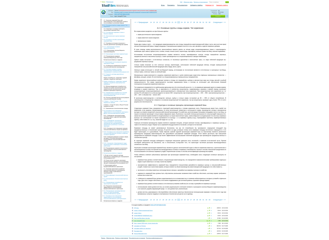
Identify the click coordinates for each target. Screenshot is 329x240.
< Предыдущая (142, 22)
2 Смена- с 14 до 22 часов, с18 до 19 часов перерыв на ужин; (116, 105)
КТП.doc (136, 208)
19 (166, 22)
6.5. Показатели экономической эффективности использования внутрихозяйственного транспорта (113, 187)
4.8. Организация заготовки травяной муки (116, 54)
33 (209, 22)
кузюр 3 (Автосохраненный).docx (143, 210)
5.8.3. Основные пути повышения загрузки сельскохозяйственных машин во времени (115, 129)
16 (157, 22)
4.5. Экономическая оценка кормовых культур (114, 36)
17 (160, 22)
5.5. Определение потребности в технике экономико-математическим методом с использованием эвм (115, 94)
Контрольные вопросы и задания (113, 59)
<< (135, 22)
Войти (103, 1)
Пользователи (182, 5)
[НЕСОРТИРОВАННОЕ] (122, 14)
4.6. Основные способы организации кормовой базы (114, 40)
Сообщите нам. (153, 10)
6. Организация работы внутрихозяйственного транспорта (113, 166)
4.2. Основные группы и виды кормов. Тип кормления (115, 25)
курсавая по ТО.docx (140, 226)
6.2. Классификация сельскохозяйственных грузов (116, 175)
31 (203, 22)
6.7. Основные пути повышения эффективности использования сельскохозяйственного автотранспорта (115, 197)
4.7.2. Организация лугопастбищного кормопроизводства (114, 51)
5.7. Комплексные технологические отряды (116, 108)
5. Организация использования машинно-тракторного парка (115, 62)
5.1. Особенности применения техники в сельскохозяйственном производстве (115, 66)
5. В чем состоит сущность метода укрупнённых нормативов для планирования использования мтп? (116, 157)
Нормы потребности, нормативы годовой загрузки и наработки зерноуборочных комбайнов (115, 83)
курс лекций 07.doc (139, 220)
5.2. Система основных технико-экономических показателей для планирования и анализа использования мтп (116, 70)
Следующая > (218, 22)
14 (151, 22)
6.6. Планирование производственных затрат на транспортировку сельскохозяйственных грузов (114, 192)
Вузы (163, 5)
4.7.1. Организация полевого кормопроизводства (112, 47)
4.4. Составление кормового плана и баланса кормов (114, 33)
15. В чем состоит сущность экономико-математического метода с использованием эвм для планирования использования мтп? (116, 162)
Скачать (218, 16)
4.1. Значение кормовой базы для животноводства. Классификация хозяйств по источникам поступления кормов (115, 22)
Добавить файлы (196, 5)
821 (208, 220)
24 (182, 22)
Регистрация (109, 1)
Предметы (171, 5)
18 (163, 22)
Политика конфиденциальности (154, 238)
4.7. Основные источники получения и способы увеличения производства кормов (116, 43)
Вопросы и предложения (201, 2)
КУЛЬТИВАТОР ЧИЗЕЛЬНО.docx (143, 215)
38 (208, 215)
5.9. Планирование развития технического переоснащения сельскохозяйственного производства (115, 149)
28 (194, 22)
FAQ (181, 2)
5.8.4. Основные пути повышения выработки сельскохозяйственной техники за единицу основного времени (116, 133)
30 (200, 22)
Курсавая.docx (138, 231)
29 (197, 22)
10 (208, 233)
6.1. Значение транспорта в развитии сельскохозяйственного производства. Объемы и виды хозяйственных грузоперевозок (114, 171)
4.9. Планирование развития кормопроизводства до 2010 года (113, 56)
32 (206, 22)
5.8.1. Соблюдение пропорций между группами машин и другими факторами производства (115, 117)
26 (188, 22)
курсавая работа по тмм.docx (142, 228)
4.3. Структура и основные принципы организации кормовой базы (114, 29)
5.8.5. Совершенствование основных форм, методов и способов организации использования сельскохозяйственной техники (116, 139)
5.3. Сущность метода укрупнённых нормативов (114, 74)
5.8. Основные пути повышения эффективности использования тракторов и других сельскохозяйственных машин (116, 112)
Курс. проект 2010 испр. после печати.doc (146, 223)
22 (175, 22)
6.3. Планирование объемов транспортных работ (116, 179)
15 (154, 22)
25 (185, 22)
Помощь (103, 238)
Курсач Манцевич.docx (140, 233)
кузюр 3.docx (137, 213)
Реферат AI (209, 5)
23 (178, 22)
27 (191, 22)
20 (169, 22)
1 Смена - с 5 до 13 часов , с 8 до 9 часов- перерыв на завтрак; (115, 101)
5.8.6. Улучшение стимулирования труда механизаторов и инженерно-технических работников (115, 144)
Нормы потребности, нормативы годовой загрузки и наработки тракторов (115, 78)
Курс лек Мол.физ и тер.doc (142, 218)
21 (172, 22)
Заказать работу (222, 5)
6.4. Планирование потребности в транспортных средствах (113, 183)
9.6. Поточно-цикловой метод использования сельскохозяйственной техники (116, 98)
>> (225, 22)
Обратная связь (188, 2)
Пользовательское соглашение (137, 238)
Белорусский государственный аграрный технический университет (135, 12)
